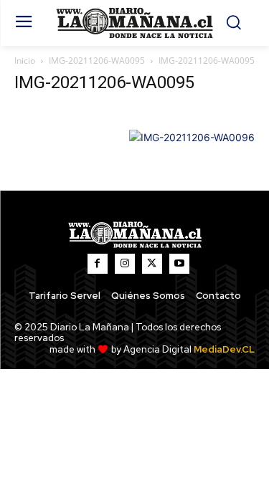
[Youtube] (179, 264)
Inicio (24, 60)
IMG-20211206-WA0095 (97, 60)
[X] (152, 264)
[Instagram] (125, 264)
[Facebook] (98, 264)
